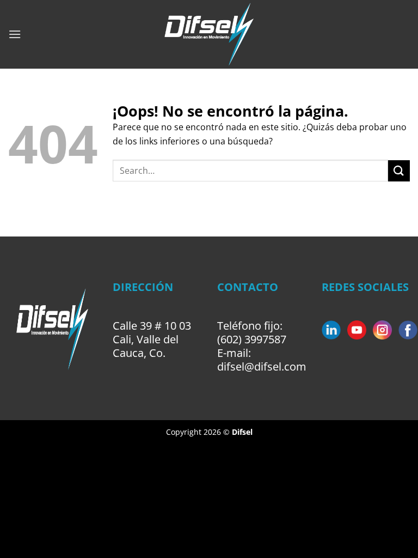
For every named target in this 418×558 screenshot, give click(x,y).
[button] (14, 34)
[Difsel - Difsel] (209, 34)
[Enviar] (399, 170)
